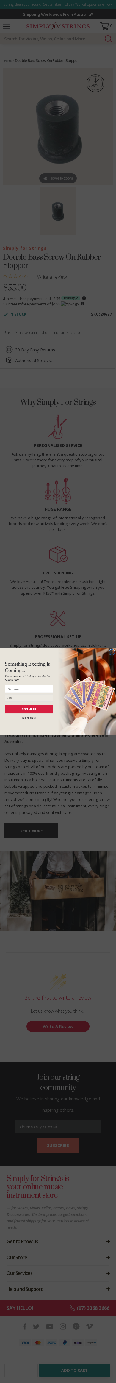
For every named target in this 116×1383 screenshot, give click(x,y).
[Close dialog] (112, 652)
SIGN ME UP (29, 709)
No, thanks (28, 717)
